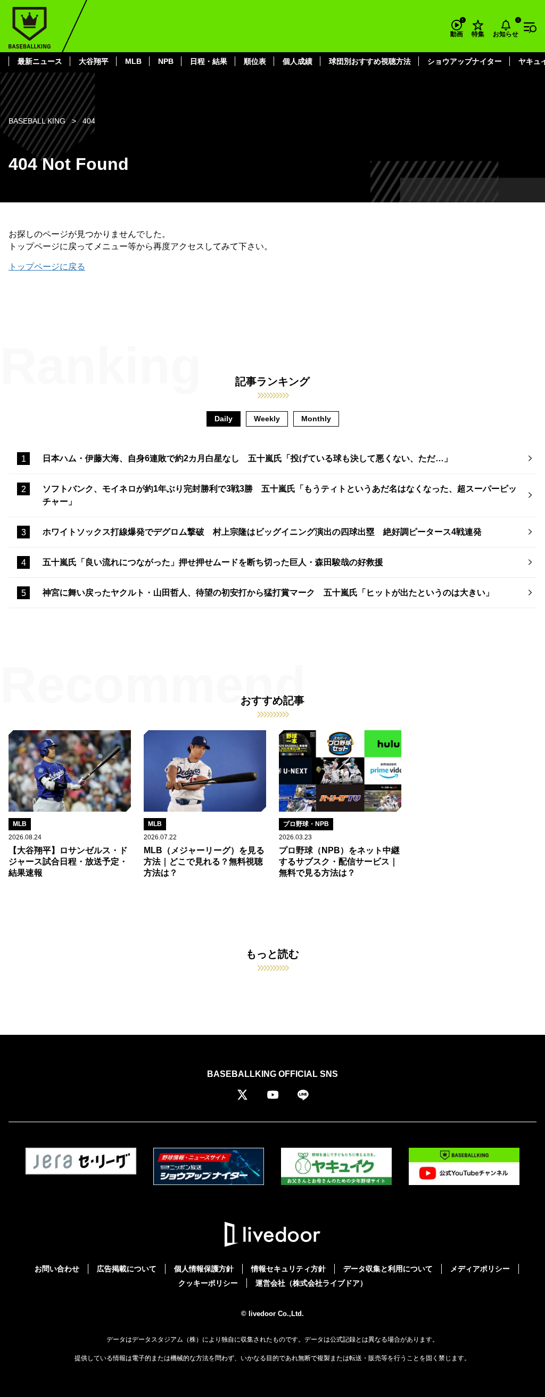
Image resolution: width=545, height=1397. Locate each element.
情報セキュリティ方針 (288, 1268)
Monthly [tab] (316, 418)
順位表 (255, 61)
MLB (133, 61)
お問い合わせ (57, 1268)
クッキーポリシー (208, 1283)
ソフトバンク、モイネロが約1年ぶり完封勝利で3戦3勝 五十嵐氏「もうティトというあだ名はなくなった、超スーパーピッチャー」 (280, 495)
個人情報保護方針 (204, 1268)
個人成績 (297, 61)
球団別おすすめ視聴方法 (370, 61)
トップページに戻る (47, 266)
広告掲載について (126, 1268)
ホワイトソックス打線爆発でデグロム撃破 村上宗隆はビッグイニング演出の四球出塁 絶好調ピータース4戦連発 (262, 531)
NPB (166, 61)
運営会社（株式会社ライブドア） (311, 1283)
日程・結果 (208, 61)
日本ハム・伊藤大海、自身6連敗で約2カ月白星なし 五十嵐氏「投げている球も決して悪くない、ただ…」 (247, 458)
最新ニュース (40, 61)
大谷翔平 (94, 61)
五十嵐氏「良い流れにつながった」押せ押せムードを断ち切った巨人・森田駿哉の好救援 (217, 562)
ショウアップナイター (464, 61)
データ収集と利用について (388, 1268)
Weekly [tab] (267, 418)
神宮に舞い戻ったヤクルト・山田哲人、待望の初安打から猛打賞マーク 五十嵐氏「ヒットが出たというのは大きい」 (268, 592)
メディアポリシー (480, 1268)
